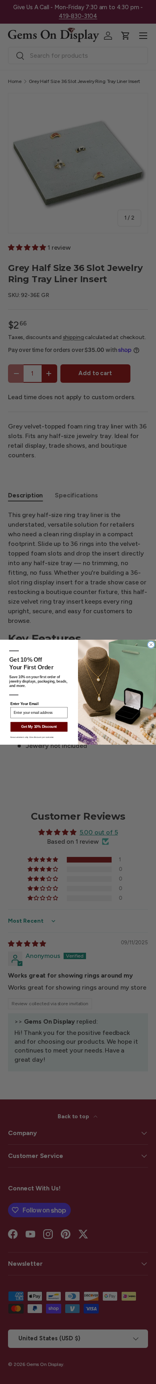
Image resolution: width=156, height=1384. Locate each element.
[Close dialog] (151, 644)
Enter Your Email (24, 704)
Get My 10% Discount (39, 727)
